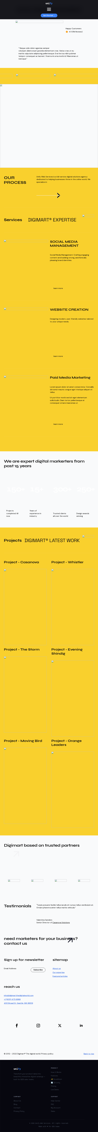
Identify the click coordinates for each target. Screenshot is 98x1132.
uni (49, 3)
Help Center (55, 1101)
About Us (17, 1101)
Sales (53, 1111)
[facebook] (17, 1026)
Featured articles (60, 976)
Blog (15, 1104)
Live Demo (55, 1090)
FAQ (52, 1104)
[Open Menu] (49, 9)
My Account (55, 1108)
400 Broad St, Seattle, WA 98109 (18, 1003)
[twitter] (60, 1026)
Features (54, 1076)
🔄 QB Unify (55, 1083)
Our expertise (59, 972)
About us (57, 968)
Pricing (53, 1086)
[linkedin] (81, 1026)
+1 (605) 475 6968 (12, 999)
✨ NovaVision (56, 1079)
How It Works (56, 1072)
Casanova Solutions (61, 922)
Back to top (89, 1053)
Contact (17, 1108)
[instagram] (38, 1026)
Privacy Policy (19, 1111)
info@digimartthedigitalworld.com (18, 995)
